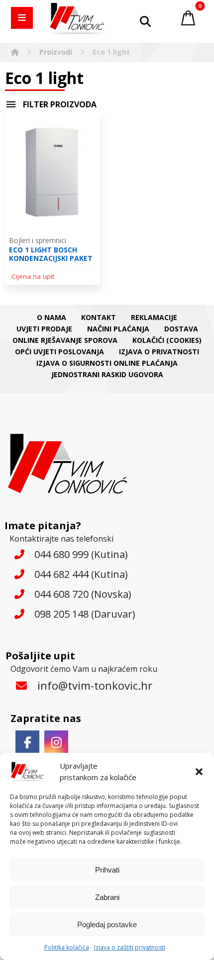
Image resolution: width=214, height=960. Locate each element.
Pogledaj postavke (107, 924)
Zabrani (107, 897)
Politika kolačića (66, 947)
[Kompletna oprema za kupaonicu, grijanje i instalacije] (78, 18)
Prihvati (107, 870)
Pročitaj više (58, 275)
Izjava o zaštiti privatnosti (129, 947)
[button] (199, 772)
